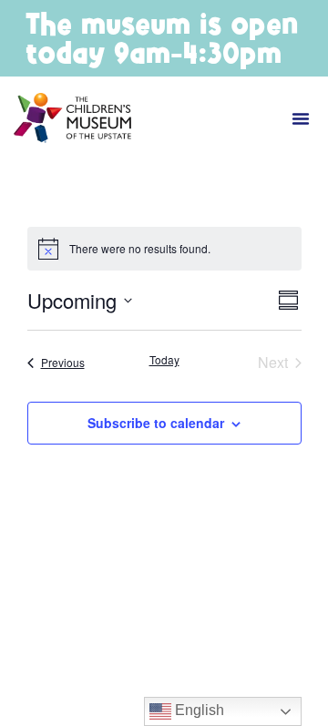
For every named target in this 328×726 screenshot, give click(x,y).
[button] (300, 118)
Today (164, 360)
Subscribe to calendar (155, 423)
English (197, 710)
